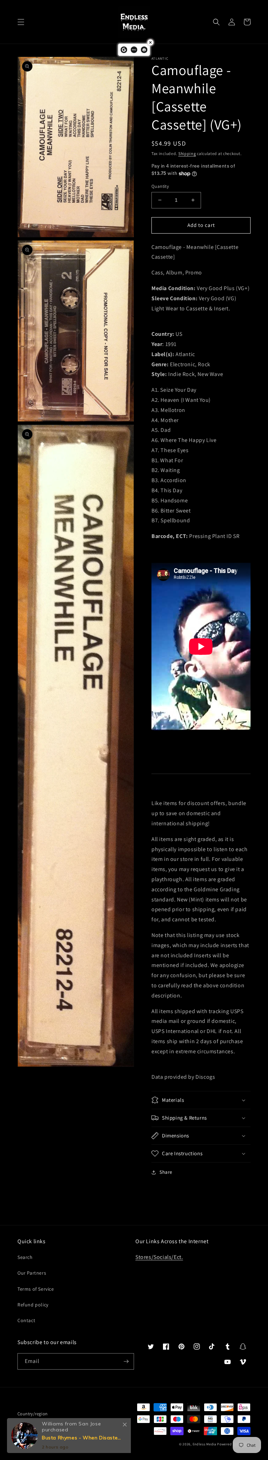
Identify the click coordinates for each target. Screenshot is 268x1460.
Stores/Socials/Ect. (159, 1257)
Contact (26, 1320)
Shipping (187, 153)
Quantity (160, 186)
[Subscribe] (126, 1361)
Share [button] (165, 1172)
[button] (21, 22)
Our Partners (31, 1273)
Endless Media (204, 1444)
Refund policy (33, 1305)
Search (25, 1257)
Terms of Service (35, 1289)
